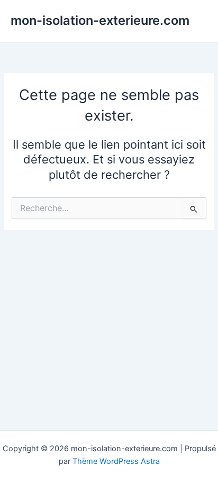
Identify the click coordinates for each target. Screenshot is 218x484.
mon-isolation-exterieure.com (100, 20)
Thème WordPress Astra (116, 461)
